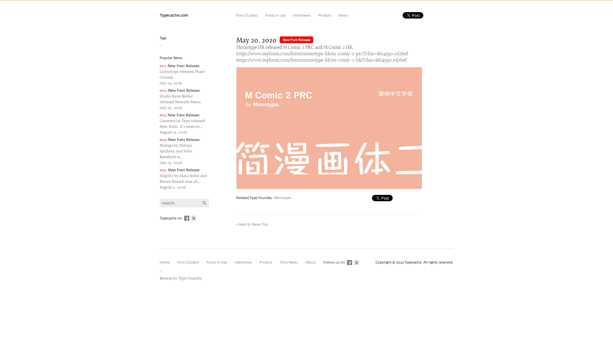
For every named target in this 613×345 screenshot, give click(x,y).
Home (165, 262)
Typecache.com (174, 16)
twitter (193, 218)
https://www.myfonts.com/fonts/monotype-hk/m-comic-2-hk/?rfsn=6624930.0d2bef (321, 60)
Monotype (282, 198)
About (310, 262)
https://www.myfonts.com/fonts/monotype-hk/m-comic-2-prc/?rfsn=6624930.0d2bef (322, 54)
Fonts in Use (275, 15)
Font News (289, 262)
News (343, 15)
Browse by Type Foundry (181, 278)
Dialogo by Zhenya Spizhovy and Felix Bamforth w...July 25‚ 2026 (180, 151)
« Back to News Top (252, 224)
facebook (186, 218)
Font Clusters (247, 15)
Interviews (302, 15)
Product (324, 15)
